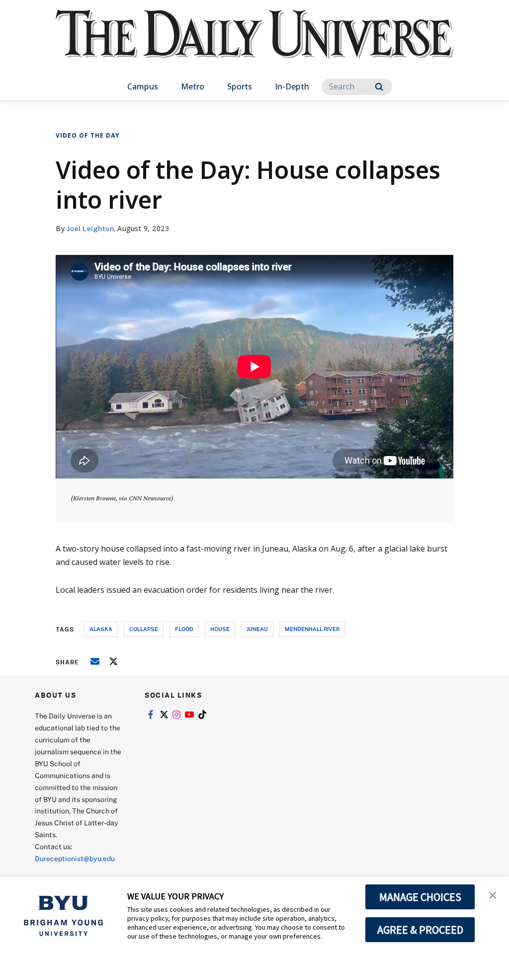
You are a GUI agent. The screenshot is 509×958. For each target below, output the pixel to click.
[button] (493, 894)
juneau (257, 629)
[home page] (254, 44)
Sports (239, 86)
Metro (192, 86)
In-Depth (292, 86)
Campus (142, 86)
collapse (143, 629)
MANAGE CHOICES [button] (420, 897)
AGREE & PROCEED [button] (420, 930)
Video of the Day (88, 135)
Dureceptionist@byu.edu (75, 858)
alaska (100, 629)
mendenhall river (312, 629)
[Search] (379, 86)
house (220, 629)
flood (184, 629)
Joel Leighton (90, 228)
